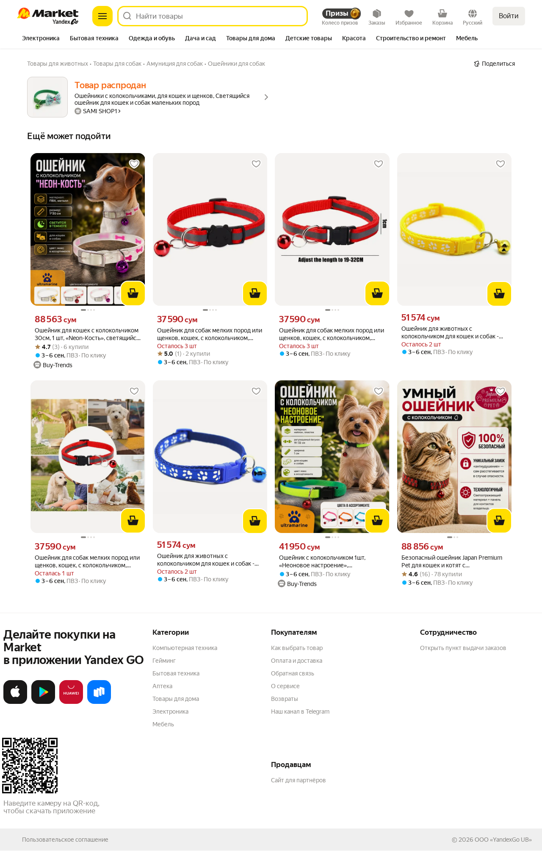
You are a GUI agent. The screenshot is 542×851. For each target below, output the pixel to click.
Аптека (162, 686)
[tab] (41, 39)
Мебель (163, 724)
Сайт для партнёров (298, 780)
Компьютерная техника (184, 648)
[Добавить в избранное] (134, 164)
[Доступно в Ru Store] (99, 702)
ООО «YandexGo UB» (503, 839)
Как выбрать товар (297, 648)
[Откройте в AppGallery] (71, 702)
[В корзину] (133, 293)
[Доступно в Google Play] (43, 702)
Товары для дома (175, 698)
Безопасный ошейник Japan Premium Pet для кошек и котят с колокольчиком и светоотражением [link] (451, 561)
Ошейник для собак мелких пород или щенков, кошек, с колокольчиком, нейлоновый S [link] (209, 334)
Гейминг (164, 660)
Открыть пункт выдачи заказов (463, 648)
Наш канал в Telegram (300, 711)
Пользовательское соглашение (65, 839)
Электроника (170, 711)
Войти (509, 16)
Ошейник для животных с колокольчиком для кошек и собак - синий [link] (205, 559)
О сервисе (285, 686)
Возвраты (284, 698)
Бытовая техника (175, 673)
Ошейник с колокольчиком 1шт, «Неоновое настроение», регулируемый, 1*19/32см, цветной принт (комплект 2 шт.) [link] (327, 561)
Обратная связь (292, 673)
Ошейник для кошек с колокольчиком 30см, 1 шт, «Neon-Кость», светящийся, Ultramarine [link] (88, 334)
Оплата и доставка (296, 660)
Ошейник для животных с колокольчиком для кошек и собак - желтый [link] (450, 332)
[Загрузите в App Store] (15, 702)
